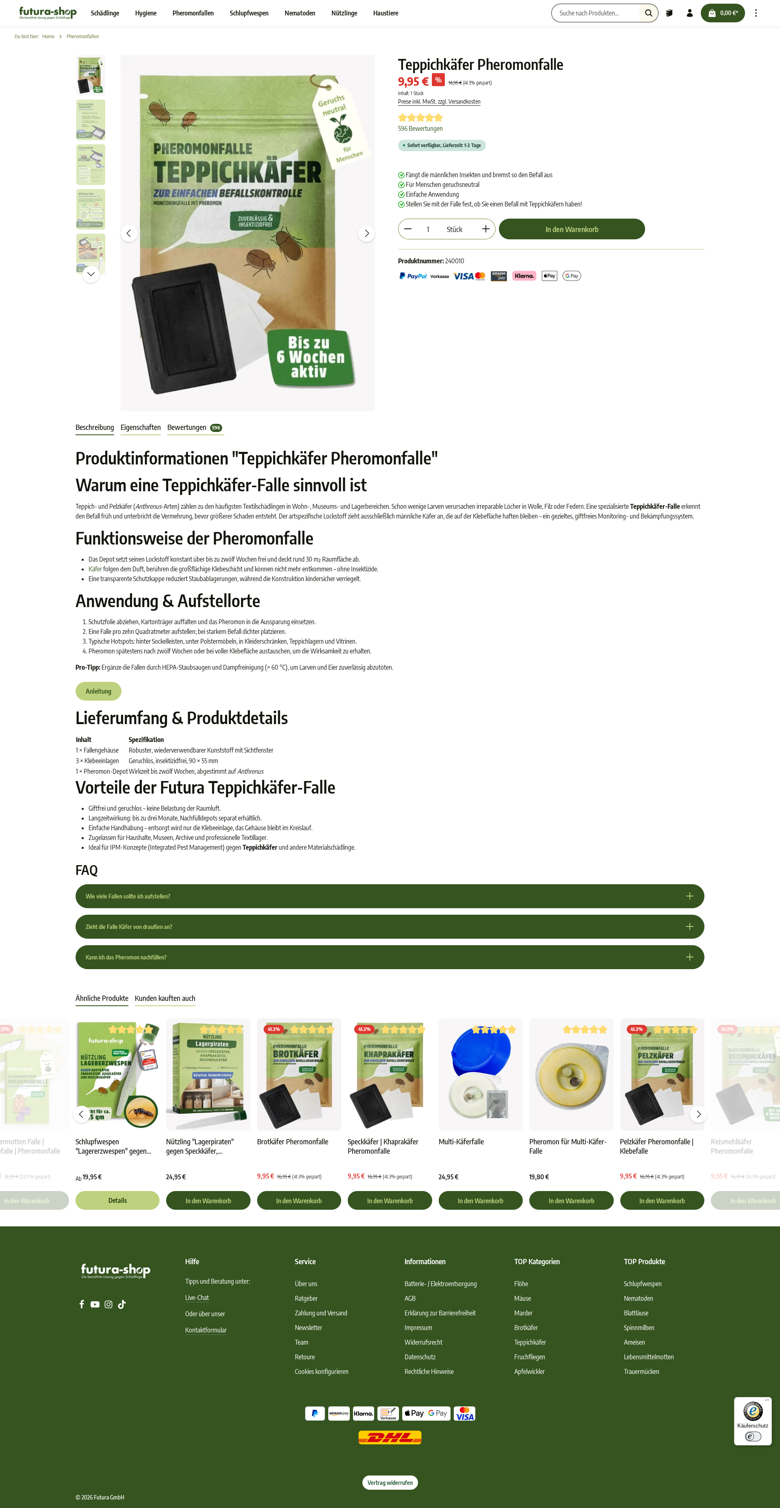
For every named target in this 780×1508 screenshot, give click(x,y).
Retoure (305, 1357)
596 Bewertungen (420, 128)
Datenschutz (420, 1357)
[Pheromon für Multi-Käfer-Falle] (571, 1074)
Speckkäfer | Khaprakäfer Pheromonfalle (383, 1146)
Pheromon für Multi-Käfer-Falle (568, 1146)
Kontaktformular (206, 1330)
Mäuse (522, 1298)
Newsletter (308, 1328)
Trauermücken (641, 1371)
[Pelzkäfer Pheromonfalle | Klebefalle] (662, 1074)
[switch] (753, 1436)
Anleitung (98, 691)
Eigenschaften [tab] (141, 427)
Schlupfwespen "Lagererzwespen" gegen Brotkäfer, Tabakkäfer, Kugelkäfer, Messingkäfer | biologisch (113, 1146)
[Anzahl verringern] (407, 229)
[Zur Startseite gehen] (48, 13)
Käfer (95, 569)
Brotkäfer (526, 1328)
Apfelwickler (529, 1371)
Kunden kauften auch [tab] (165, 997)
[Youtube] (96, 1306)
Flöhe (521, 1284)
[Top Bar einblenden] (756, 13)
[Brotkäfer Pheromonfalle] (299, 1074)
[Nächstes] (366, 233)
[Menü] (767, 1402)
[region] (228, 233)
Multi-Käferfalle (461, 1141)
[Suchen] (649, 13)
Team (301, 1342)
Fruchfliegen (529, 1357)
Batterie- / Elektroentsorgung (441, 1284)
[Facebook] (82, 1306)
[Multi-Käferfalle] (481, 1074)
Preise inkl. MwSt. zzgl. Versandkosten (439, 101)
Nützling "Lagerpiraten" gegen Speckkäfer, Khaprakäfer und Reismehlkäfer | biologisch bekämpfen (203, 1146)
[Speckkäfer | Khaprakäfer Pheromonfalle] (390, 1074)
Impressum (418, 1328)
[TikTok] (121, 1306)
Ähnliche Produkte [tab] (102, 997)
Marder (523, 1313)
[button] (390, 896)
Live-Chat (197, 1297)
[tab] (95, 427)
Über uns (306, 1284)
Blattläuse (636, 1313)
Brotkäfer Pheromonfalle (292, 1141)
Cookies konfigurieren (322, 1371)
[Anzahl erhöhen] (486, 229)
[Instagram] (109, 1306)
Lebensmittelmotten (649, 1357)
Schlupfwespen (643, 1284)
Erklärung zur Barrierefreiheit (440, 1313)
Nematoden (638, 1298)
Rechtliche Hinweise (429, 1371)
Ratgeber (306, 1298)
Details (117, 1200)
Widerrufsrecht (423, 1342)
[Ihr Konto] (689, 13)
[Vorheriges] (129, 233)
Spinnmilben (639, 1328)
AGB (410, 1298)
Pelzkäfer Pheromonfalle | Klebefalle (656, 1146)
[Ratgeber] (669, 13)
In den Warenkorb (572, 229)
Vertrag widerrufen (390, 1482)
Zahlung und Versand (321, 1313)
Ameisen (634, 1342)
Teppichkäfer (530, 1342)
